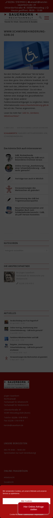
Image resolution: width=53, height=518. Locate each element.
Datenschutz (28, 514)
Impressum (39, 514)
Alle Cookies (26, 501)
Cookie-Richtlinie (16, 514)
